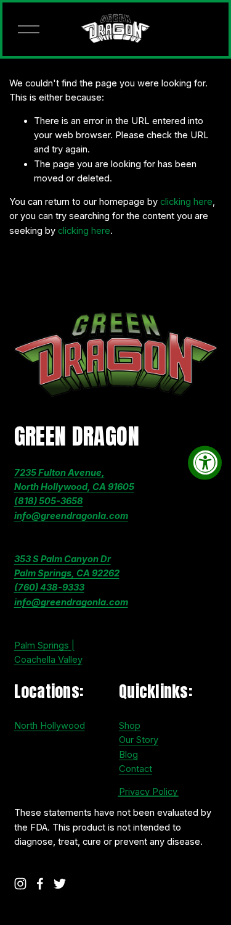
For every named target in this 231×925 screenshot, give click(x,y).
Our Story (138, 739)
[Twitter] (60, 883)
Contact (135, 768)
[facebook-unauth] (40, 883)
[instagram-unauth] (20, 883)
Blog (128, 754)
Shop (129, 725)
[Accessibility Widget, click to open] (205, 462)
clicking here (186, 201)
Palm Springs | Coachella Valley (48, 652)
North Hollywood (49, 725)
